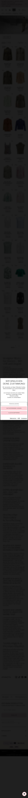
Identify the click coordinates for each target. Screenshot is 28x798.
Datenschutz (13, 418)
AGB (19, 418)
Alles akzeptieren (13, 412)
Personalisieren (14, 404)
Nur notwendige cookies (14, 408)
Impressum (24, 418)
